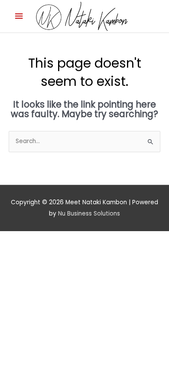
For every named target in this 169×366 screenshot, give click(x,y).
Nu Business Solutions (89, 213)
